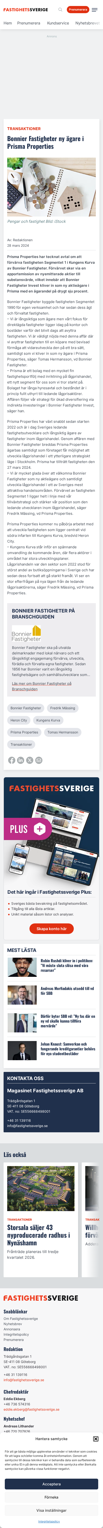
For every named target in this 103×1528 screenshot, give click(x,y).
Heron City (19, 720)
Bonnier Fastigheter (26, 708)
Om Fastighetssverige (21, 1318)
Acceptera (51, 1484)
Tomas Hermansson (62, 732)
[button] (95, 1438)
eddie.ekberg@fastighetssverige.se (31, 1409)
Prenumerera (28, 23)
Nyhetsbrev (13, 1324)
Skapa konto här (52, 928)
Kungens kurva (48, 720)
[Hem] (26, 9)
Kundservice (58, 23)
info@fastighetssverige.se (27, 1126)
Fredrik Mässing (62, 708)
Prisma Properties (24, 732)
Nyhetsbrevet (87, 23)
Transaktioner (24, 128)
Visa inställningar (51, 1510)
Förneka (51, 1497)
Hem (8, 23)
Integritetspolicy (49, 1521)
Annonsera (12, 1329)
